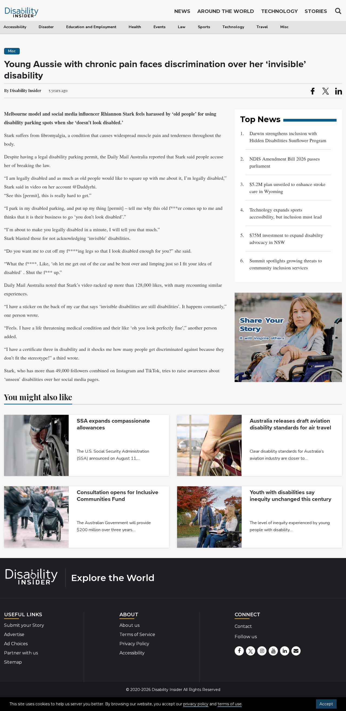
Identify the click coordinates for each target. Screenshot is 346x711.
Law (181, 27)
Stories (316, 11)
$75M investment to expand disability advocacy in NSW (286, 238)
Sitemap (13, 662)
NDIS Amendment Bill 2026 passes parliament (284, 162)
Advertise (14, 634)
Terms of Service (137, 634)
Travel (262, 27)
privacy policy (195, 704)
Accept (326, 704)
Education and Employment (91, 27)
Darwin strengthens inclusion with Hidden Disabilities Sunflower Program (287, 136)
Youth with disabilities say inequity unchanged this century (290, 496)
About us (129, 625)
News (182, 11)
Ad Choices (16, 643)
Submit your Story (24, 625)
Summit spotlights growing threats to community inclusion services (285, 264)
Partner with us (21, 652)
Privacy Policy (134, 643)
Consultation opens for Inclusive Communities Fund (117, 496)
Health (135, 27)
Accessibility (15, 27)
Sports (204, 27)
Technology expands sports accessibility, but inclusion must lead (285, 213)
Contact (243, 626)
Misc (284, 27)
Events (159, 27)
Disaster (46, 27)
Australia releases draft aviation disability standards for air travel (290, 424)
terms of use (230, 704)
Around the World (225, 11)
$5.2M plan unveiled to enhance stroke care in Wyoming (287, 187)
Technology (233, 27)
